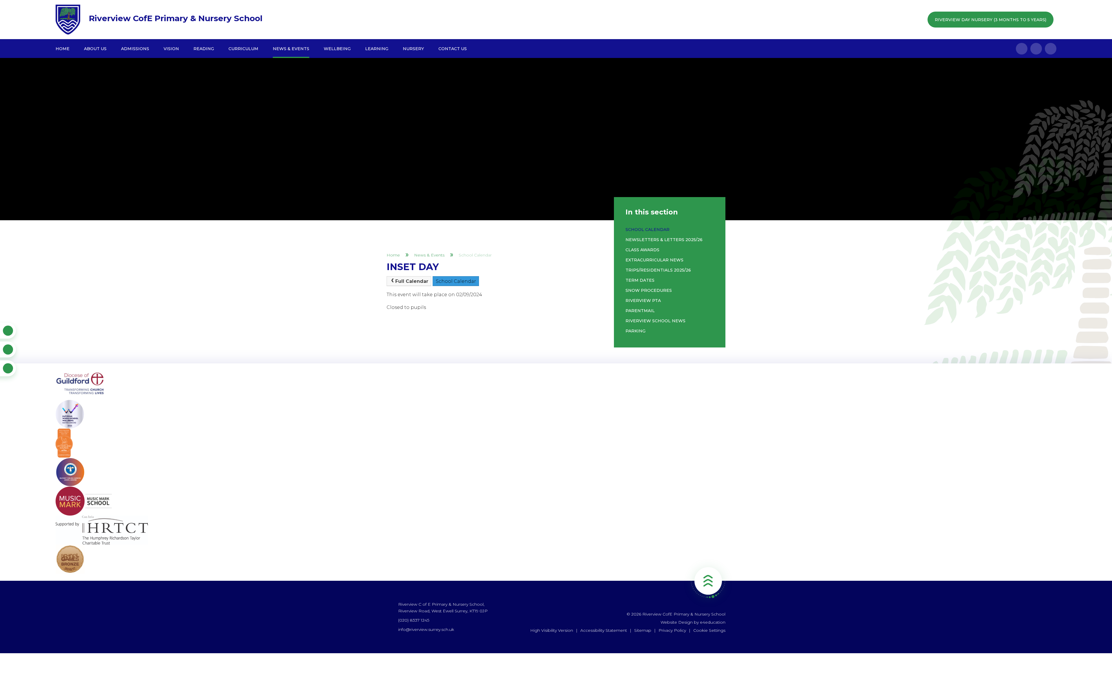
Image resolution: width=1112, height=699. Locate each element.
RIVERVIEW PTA (643, 300)
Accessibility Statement (603, 630)
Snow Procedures (649, 290)
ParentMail (640, 310)
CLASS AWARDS (642, 249)
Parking (635, 331)
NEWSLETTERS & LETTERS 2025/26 (664, 239)
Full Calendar (411, 281)
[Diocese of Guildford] (556, 385)
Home (393, 255)
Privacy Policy (672, 630)
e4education (712, 622)
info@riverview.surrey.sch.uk (426, 629)
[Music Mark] (556, 501)
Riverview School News (655, 320)
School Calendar (475, 255)
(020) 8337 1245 (413, 620)
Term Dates (640, 280)
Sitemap (642, 630)
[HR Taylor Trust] (556, 530)
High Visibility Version (551, 630)
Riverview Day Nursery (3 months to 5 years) (990, 19)
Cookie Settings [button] (709, 630)
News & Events (429, 255)
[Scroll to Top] (708, 581)
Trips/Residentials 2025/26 (658, 270)
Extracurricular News (654, 260)
